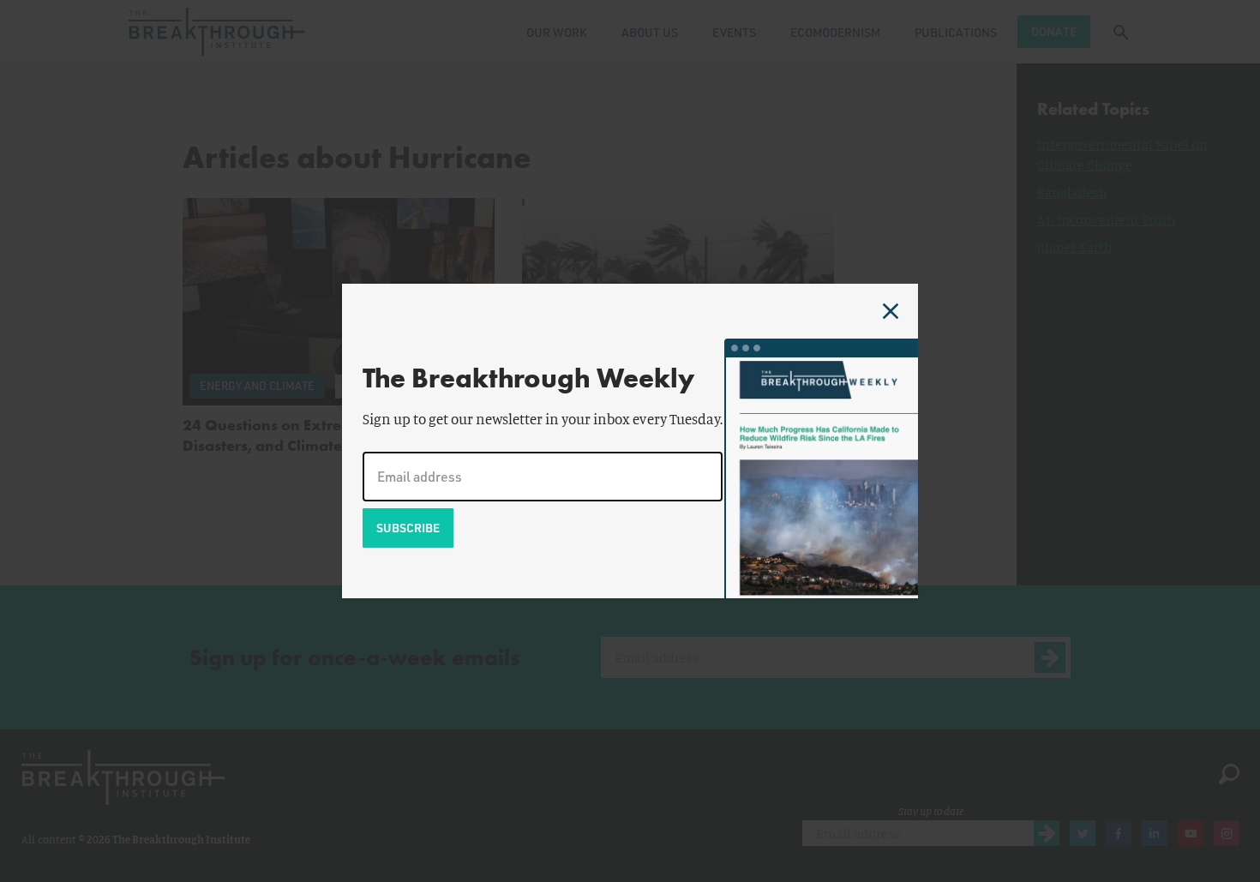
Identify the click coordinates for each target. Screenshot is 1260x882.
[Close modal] (890, 311)
